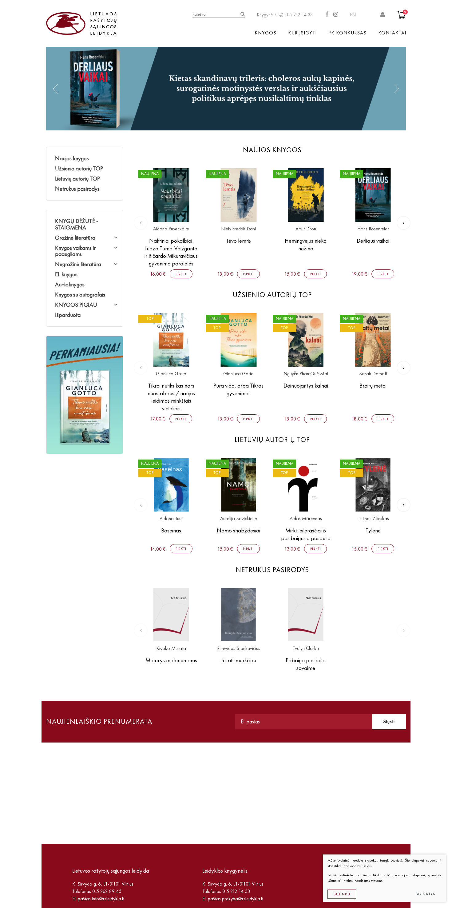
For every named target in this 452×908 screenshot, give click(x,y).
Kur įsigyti (302, 33)
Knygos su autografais (80, 294)
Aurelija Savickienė (238, 518)
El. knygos (66, 274)
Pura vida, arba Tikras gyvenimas (238, 389)
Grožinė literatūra (75, 237)
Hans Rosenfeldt (373, 229)
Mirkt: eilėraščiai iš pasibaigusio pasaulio (306, 534)
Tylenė (373, 530)
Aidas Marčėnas (306, 518)
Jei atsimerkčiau (238, 660)
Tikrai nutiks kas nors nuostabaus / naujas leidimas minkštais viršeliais (171, 397)
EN (353, 15)
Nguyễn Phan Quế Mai (305, 373)
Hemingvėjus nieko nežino (306, 244)
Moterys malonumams (171, 660)
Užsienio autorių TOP (79, 168)
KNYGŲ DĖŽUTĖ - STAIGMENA (76, 224)
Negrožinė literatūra (78, 264)
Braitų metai (373, 385)
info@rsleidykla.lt (108, 899)
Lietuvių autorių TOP (77, 178)
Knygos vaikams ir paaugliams (75, 251)
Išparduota (68, 314)
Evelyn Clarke (305, 648)
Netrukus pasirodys (77, 188)
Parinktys (425, 894)
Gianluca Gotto (171, 373)
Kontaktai (392, 33)
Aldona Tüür (171, 518)
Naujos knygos (72, 158)
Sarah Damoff (373, 373)
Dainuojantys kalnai (305, 385)
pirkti (181, 274)
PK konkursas (347, 33)
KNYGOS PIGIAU (76, 304)
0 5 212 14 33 (299, 15)
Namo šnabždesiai (238, 530)
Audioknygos (70, 284)
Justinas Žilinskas (373, 518)
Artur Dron (305, 229)
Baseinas (171, 530)
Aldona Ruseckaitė (171, 229)
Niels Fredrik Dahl (238, 229)
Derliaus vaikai (373, 240)
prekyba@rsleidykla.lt (242, 899)
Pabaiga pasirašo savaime (306, 664)
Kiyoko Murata (171, 648)
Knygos (265, 33)
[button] (55, 88)
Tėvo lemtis (238, 240)
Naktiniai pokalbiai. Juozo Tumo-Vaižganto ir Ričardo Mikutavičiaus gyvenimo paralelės (171, 252)
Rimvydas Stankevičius (238, 648)
